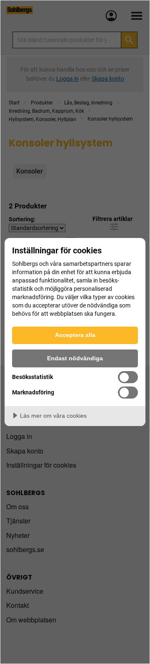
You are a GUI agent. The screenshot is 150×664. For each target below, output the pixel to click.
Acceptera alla (75, 335)
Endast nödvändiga (75, 358)
